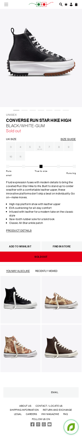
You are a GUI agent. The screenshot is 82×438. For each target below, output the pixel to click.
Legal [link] (18, 414)
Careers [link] (31, 414)
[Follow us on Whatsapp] (44, 425)
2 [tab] (23, 97)
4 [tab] (40, 97)
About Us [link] (25, 405)
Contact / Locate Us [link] (49, 405)
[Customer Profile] (71, 4)
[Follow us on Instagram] (38, 425)
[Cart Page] (76, 4)
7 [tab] (65, 97)
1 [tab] (15, 97)
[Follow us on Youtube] (50, 425)
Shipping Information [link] (24, 409)
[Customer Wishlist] (66, 4)
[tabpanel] (41, 58)
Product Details (19, 230)
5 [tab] (48, 97)
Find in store (62, 246)
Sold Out (41, 257)
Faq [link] (65, 414)
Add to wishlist (20, 246)
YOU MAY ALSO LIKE (18, 271)
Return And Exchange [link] (57, 409)
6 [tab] (56, 97)
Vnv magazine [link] (50, 414)
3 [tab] (32, 97)
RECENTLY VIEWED (46, 271)
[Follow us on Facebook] (32, 425)
